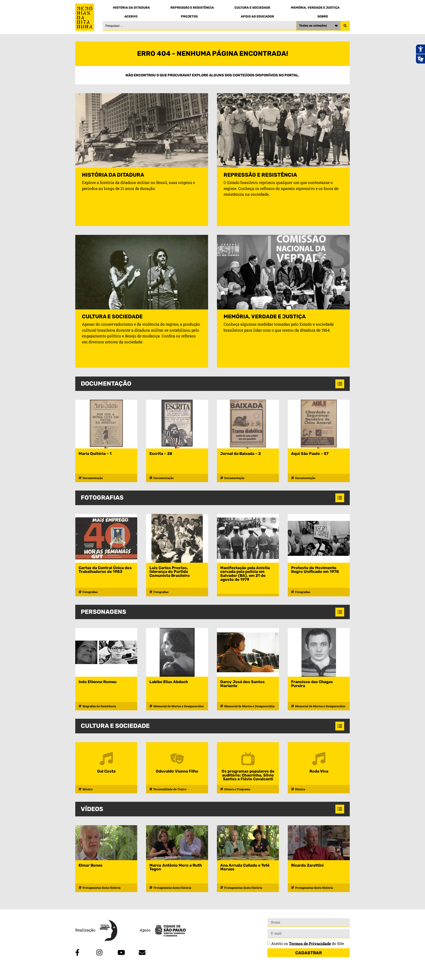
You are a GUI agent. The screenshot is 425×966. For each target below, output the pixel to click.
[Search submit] (345, 26)
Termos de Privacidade (310, 943)
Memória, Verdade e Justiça (315, 8)
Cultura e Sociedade (252, 8)
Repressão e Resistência (192, 8)
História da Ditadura (131, 8)
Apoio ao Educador (257, 16)
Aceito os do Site (307, 943)
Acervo (130, 16)
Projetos (189, 16)
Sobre (322, 16)
